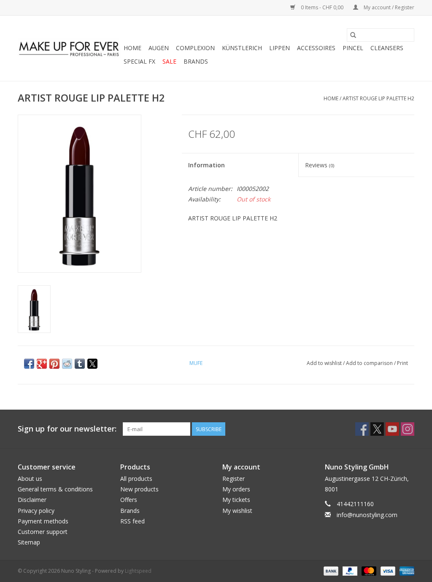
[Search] (353, 35)
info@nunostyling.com (367, 515)
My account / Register (388, 7)
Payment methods (43, 521)
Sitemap (29, 542)
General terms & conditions (55, 489)
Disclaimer (32, 500)
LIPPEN (279, 48)
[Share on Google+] (42, 364)
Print (402, 363)
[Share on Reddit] (67, 364)
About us (30, 479)
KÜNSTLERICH (242, 48)
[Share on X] (92, 364)
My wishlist (237, 511)
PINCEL (353, 48)
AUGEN (158, 48)
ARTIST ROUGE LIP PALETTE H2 (378, 98)
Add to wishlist (325, 363)
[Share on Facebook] (29, 364)
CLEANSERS (386, 48)
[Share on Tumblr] (80, 364)
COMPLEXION (195, 48)
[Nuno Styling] (69, 48)
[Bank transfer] (330, 570)
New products (139, 489)
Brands (196, 61)
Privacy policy (36, 511)
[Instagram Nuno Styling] (407, 429)
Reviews (319, 165)
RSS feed (132, 521)
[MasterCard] (368, 570)
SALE (169, 61)
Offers (128, 500)
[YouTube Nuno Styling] (392, 429)
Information (206, 165)
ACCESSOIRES (316, 48)
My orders (236, 489)
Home (132, 48)
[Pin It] (54, 364)
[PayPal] (349, 570)
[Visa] (387, 570)
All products (136, 479)
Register (233, 479)
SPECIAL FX (139, 61)
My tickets (236, 500)
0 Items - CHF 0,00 (322, 7)
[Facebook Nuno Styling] (362, 429)
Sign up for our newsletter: (67, 428)
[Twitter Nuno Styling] (377, 429)
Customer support (43, 532)
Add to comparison (370, 363)
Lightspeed (138, 570)
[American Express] (405, 570)
